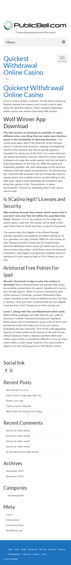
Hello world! (23, 430)
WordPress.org (14, 530)
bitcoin (9, 430)
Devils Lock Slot (14, 400)
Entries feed (12, 520)
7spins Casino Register (18, 406)
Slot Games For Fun (17, 390)
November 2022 (15, 471)
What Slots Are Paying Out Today (24, 411)
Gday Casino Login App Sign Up (23, 395)
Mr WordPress (14, 451)
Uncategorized (16, 495)
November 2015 (15, 476)
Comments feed (14, 525)
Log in (9, 514)
